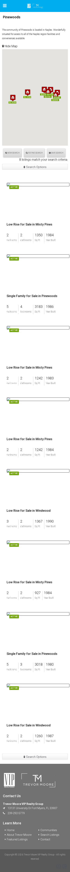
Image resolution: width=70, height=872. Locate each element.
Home (10, 830)
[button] (27, 92)
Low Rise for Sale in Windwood (29, 510)
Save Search (57, 153)
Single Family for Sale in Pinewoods (32, 296)
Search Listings (49, 834)
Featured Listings (17, 839)
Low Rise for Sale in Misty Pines (29, 224)
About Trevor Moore (19, 834)
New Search (13, 153)
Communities (48, 830)
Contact (45, 839)
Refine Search (35, 153)
